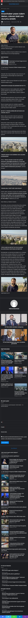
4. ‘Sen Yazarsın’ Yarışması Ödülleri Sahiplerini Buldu (13, 67)
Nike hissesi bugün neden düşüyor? (9, 452)
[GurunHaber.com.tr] (14, 4)
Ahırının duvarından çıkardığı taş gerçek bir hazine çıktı (17, 520)
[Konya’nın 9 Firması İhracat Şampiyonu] (5, 512)
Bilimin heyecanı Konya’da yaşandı (18, 525)
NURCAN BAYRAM (6, 21)
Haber (8, 8)
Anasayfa (4, 8)
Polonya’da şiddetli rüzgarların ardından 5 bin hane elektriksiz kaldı (21, 393)
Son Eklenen (14, 448)
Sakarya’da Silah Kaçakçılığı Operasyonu (20, 375)
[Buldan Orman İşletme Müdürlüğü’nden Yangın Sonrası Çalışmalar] (5, 489)
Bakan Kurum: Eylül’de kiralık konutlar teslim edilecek (13, 507)
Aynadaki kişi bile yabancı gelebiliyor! (10, 456)
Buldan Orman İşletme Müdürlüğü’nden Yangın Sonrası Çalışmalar (17, 489)
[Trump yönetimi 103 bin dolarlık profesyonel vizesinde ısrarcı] (5, 545)
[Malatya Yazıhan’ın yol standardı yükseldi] (5, 539)
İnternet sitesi (4, 431)
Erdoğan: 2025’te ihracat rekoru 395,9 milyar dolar (7, 384)
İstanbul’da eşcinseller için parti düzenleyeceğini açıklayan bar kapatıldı (7, 362)
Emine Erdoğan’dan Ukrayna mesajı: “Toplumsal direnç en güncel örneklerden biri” (18, 461)
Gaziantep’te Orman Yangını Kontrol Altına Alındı (16, 466)
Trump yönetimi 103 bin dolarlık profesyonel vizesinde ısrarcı (17, 544)
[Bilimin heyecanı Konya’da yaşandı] (5, 527)
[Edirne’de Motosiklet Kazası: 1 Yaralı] (21, 355)
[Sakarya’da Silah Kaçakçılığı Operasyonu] (21, 370)
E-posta (3, 427)
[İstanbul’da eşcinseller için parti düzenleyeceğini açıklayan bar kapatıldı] (7, 355)
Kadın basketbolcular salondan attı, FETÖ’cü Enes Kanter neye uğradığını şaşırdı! (17, 555)
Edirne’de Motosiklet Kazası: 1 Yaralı (19, 361)
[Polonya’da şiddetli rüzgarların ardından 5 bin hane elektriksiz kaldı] (21, 386)
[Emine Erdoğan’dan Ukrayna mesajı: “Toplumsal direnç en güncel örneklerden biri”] (5, 461)
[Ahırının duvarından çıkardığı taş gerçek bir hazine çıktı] (5, 521)
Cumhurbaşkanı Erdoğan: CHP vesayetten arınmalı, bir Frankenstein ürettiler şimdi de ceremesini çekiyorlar (7, 377)
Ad (2, 422)
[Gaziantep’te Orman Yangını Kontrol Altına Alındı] (4, 62)
